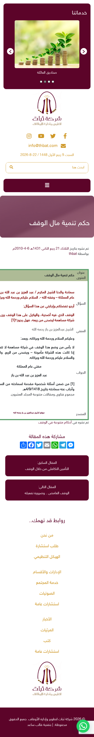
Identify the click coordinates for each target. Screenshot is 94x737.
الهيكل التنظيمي (47, 556)
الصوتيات (47, 593)
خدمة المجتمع (47, 582)
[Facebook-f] (65, 135)
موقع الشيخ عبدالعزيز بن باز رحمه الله (29, 413)
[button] (10, 51)
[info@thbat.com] (63, 145)
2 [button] (49, 81)
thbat (73, 254)
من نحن (47, 535)
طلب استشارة (47, 546)
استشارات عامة (47, 604)
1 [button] (53, 81)
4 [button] (41, 81)
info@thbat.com (42, 145)
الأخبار (47, 619)
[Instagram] (29, 135)
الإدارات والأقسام (47, 572)
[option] (47, 49)
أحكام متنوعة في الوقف (55, 423)
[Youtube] (41, 135)
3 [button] (45, 81)
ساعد (31, 725)
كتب (47, 641)
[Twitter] (53, 135)
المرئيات (47, 630)
